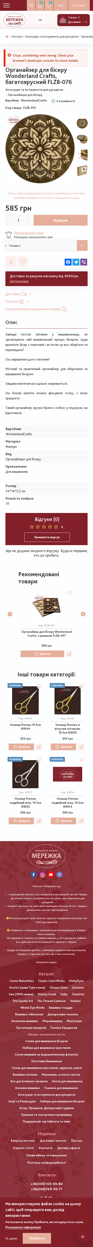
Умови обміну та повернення (46, 1155)
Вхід (60, 5)
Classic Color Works (51, 981)
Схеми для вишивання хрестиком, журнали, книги (47, 1068)
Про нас (76, 1140)
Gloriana (78, 987)
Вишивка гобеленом (29, 1014)
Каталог (17, 36)
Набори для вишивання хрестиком (46, 1047)
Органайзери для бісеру (25, 95)
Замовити (82, 245)
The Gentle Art (23, 1001)
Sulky (63, 994)
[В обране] (22, 261)
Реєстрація (79, 5)
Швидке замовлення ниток (46, 1034)
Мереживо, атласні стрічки (61, 1074)
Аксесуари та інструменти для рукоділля (51, 36)
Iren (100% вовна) (21, 994)
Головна (7, 36)
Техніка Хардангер (63, 1027)
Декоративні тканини (63, 1014)
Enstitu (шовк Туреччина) (27, 987)
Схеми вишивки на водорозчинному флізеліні (46, 1054)
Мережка (46, 1133)
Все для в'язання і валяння (29, 1081)
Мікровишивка (52, 1021)
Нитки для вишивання (67, 1081)
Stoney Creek (47, 994)
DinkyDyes (76, 981)
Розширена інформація (23, 1227)
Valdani (75, 1001)
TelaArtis (78, 994)
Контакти (45, 1148)
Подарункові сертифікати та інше (46, 1121)
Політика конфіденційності (46, 1162)
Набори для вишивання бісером (62, 1101)
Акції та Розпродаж (22, 1101)
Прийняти (37, 1238)
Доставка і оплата (53, 1140)
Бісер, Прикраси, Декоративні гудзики (46, 1108)
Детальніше (19, 281)
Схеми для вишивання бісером (46, 1041)
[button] (10, 614)
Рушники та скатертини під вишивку (46, 1114)
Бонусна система (23, 1140)
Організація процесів (31, 1027)
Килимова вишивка (24, 1021)
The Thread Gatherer (51, 1001)
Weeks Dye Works (33, 1007)
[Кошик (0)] (62, 20)
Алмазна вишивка (27, 1088)
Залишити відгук (47, 537)
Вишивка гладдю (61, 1007)
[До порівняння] (10, 261)
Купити (60, 220)
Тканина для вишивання (61, 1088)
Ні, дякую (11, 1238)
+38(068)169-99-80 (46, 1184)
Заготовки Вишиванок (46, 1061)
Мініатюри (74, 1021)
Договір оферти (69, 1148)
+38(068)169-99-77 (46, 1189)
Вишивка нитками (25, 1074)
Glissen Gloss (58, 987)
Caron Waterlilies (22, 981)
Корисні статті (23, 1148)
